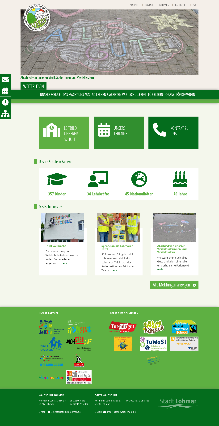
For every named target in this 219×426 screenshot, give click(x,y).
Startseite (134, 5)
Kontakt (149, 5)
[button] (29, 49)
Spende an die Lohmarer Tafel (117, 248)
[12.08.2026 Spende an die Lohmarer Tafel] (118, 227)
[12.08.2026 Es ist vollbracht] (62, 227)
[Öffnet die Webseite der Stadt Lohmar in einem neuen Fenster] (178, 403)
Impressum (164, 5)
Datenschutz (181, 5)
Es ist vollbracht (56, 246)
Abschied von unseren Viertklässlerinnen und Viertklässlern (172, 249)
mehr (64, 263)
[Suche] (194, 5)
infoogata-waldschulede (121, 412)
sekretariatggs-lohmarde (66, 412)
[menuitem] (50, 94)
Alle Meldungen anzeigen (171, 284)
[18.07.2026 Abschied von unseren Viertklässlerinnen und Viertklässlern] (174, 227)
